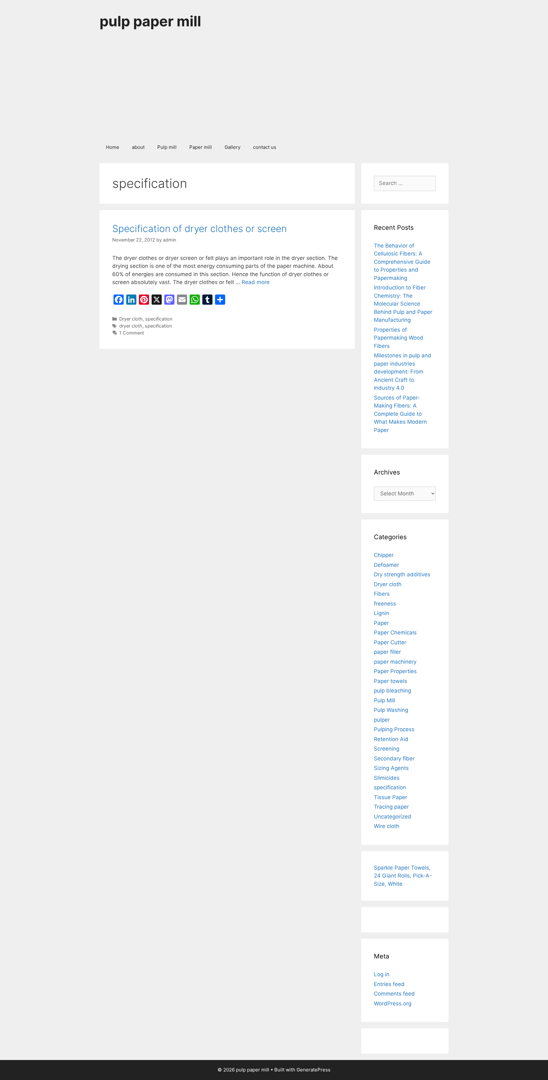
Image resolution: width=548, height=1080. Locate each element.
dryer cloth (130, 325)
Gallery (232, 147)
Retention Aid (391, 739)
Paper (381, 623)
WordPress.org (392, 1003)
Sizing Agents (391, 768)
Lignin (381, 613)
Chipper (384, 555)
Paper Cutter (390, 642)
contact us (264, 147)
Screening (386, 748)
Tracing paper (391, 807)
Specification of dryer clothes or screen (199, 228)
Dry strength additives (402, 574)
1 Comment (131, 332)
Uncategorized (392, 816)
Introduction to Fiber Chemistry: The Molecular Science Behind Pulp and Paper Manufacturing (403, 303)
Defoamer (386, 565)
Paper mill (200, 147)
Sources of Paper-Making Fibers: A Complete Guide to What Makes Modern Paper (400, 413)
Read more (256, 282)
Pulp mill (167, 147)
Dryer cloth (131, 318)
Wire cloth (386, 826)
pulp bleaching (392, 690)
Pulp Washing (391, 710)
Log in (381, 974)
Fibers (382, 594)
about (138, 147)
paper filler (387, 652)
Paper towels (390, 681)
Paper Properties (395, 671)
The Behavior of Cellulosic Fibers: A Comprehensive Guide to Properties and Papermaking (402, 261)
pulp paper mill (150, 21)
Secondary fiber (394, 758)
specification (158, 318)
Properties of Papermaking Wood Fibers (398, 338)
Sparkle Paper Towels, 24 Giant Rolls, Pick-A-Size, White (403, 876)
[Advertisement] (274, 90)
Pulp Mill (384, 700)
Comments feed (394, 994)
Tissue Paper (390, 797)
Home (112, 147)
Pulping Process (394, 729)
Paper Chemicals (395, 632)
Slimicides (387, 778)
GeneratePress (313, 1070)
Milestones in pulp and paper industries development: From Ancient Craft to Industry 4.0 (402, 371)
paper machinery (395, 662)
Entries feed (389, 984)
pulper (382, 720)
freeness (385, 603)
